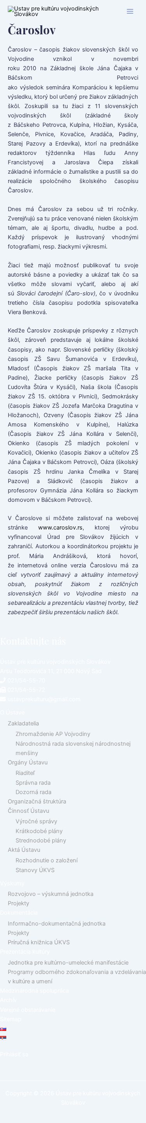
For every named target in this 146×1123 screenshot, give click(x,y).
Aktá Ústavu (24, 849)
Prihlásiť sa (14, 1054)
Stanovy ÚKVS (35, 870)
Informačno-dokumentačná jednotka (57, 923)
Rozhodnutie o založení (46, 860)
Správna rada (33, 782)
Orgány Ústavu (27, 762)
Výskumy (12, 883)
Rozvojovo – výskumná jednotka (50, 893)
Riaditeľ (25, 773)
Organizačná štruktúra (37, 801)
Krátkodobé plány (39, 831)
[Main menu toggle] (130, 11)
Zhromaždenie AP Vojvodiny (53, 733)
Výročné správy (36, 821)
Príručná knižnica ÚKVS (39, 942)
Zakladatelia (23, 723)
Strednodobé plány (41, 840)
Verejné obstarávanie (27, 1009)
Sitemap (10, 1019)
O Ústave (12, 712)
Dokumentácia (19, 912)
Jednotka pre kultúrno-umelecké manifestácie (68, 962)
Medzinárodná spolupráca (34, 990)
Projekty (18, 903)
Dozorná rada (33, 792)
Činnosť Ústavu (28, 810)
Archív (8, 1000)
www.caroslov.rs (60, 527)
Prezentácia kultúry (25, 951)
